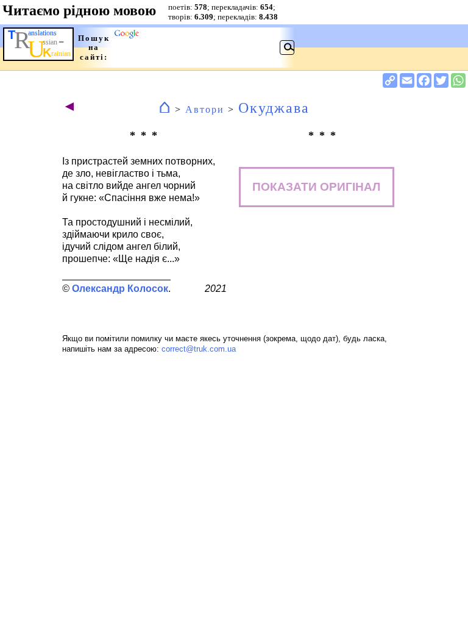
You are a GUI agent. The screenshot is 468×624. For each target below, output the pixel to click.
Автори (204, 109)
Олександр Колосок (120, 288)
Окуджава (274, 108)
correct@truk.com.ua (198, 348)
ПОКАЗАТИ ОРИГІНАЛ (316, 186)
